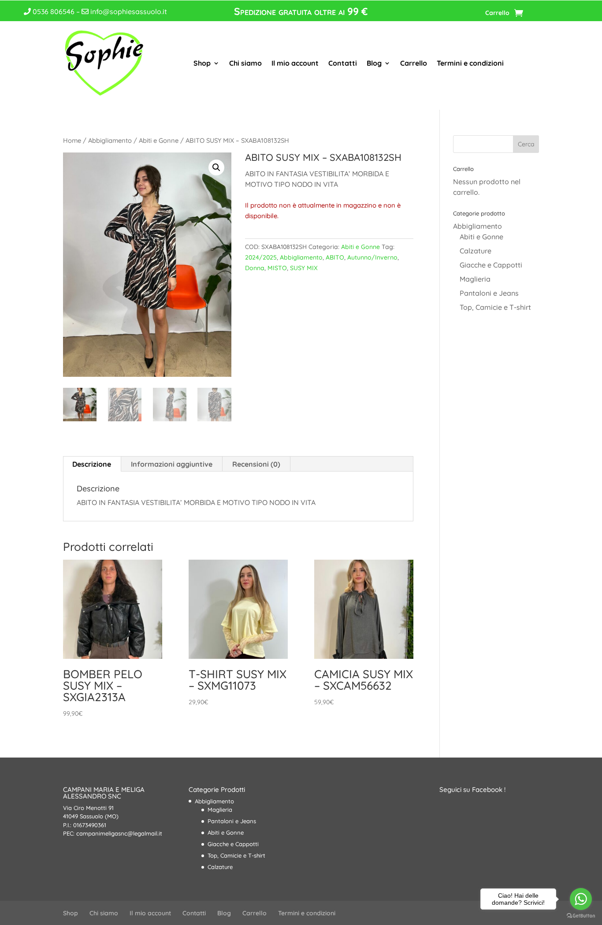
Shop (202, 63)
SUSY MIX (304, 268)
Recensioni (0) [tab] (256, 464)
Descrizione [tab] (91, 464)
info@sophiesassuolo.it (128, 11)
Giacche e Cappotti (491, 264)
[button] (216, 167)
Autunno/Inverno (372, 257)
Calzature (475, 250)
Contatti (342, 63)
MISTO (277, 268)
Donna (254, 268)
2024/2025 (261, 257)
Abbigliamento (110, 140)
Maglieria (475, 279)
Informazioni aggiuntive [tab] (171, 464)
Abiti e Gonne (158, 140)
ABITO (335, 257)
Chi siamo (245, 63)
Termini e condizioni (470, 63)
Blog (374, 63)
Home (72, 140)
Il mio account (295, 63)
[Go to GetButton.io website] (581, 916)
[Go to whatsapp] (581, 899)
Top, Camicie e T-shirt (495, 307)
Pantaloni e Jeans (489, 293)
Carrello (497, 13)
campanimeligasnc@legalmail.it (119, 833)
